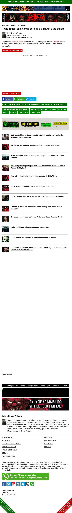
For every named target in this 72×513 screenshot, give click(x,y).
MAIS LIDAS (48, 444)
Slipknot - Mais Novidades (12, 50)
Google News (24, 112)
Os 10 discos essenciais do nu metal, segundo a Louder (33, 186)
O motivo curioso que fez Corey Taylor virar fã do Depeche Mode (37, 217)
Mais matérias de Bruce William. (19, 431)
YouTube (13, 112)
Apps (38, 112)
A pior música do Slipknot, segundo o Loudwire (30, 227)
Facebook (52, 109)
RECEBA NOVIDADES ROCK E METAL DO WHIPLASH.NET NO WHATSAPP (36, 2)
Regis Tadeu (22, 25)
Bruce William (16, 33)
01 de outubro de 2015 (24, 37)
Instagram (62, 109)
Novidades (5, 25)
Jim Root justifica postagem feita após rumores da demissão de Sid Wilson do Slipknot (38, 167)
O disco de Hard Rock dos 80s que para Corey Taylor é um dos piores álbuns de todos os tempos (39, 249)
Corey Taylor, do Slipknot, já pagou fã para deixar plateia (33, 237)
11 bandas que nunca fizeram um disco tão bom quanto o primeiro (37, 196)
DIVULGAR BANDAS (9, 447)
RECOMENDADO (50, 440)
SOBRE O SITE (7, 437)
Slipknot (13, 25)
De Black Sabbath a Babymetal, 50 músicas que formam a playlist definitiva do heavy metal (37, 136)
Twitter (5, 112)
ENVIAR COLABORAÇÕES (11, 444)
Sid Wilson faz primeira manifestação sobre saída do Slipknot (35, 145)
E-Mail (32, 112)
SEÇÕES (47, 447)
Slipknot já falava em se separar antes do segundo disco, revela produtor (36, 208)
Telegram (43, 109)
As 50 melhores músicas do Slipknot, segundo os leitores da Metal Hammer (37, 157)
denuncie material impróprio (21, 468)
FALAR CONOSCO (8, 456)
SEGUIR (5, 453)
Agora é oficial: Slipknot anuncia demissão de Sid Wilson (34, 176)
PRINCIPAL (48, 437)
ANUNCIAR (6, 440)
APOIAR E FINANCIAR (10, 450)
